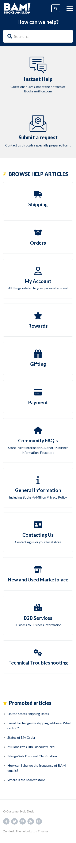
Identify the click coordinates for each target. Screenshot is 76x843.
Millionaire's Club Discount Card (30, 747)
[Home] (17, 8)
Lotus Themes (39, 831)
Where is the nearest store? (26, 780)
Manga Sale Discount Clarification (32, 756)
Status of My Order (21, 737)
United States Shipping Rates (28, 714)
